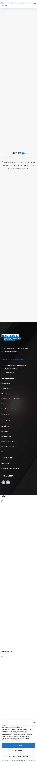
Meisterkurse (5, 394)
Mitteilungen (5, 426)
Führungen (5, 431)
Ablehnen (18, 751)
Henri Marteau (6, 389)
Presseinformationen (8, 441)
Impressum (31, 760)
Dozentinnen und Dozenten (10, 399)
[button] (34, 722)
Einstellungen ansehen (18, 756)
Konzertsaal (5, 414)
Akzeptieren (18, 745)
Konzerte (4, 404)
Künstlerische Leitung (8, 409)
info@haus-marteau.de (11, 351)
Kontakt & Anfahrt (7, 446)
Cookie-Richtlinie (7, 760)
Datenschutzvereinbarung (10, 469)
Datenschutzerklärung (20, 760)
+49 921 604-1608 (9, 372)
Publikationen (6, 436)
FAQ (2, 451)
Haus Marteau (6, 384)
